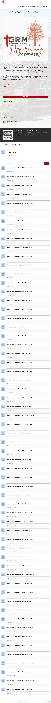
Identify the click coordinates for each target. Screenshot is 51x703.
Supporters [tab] (13, 144)
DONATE (25, 96)
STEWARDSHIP (32, 6)
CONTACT (37, 6)
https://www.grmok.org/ (9, 122)
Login (48, 6)
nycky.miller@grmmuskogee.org (11, 121)
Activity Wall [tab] (6, 144)
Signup (43, 6)
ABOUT (21, 6)
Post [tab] (10, 152)
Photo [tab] (15, 152)
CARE (28, 6)
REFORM (25, 6)
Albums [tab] (19, 144)
